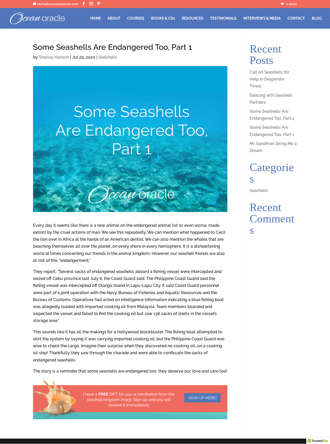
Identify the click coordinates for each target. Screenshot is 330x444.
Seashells (107, 57)
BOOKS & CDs (163, 18)
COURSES (135, 18)
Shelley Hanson (54, 57)
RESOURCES (192, 18)
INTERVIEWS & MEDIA (262, 18)
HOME (95, 18)
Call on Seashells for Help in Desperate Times (269, 79)
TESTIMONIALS (223, 18)
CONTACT (296, 18)
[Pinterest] (99, 4)
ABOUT (114, 18)
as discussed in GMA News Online (123, 260)
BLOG (317, 18)
